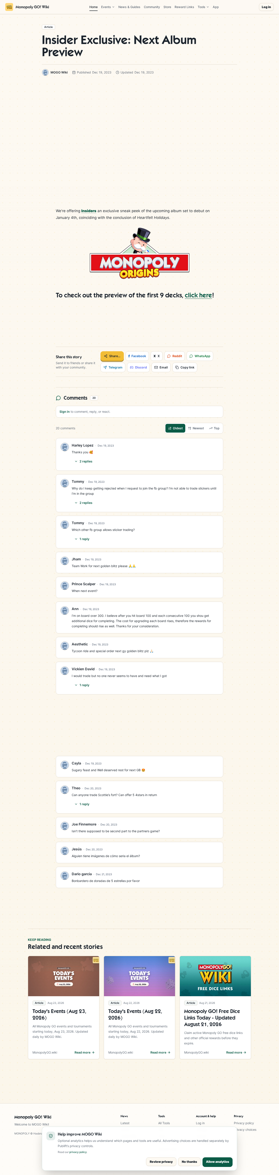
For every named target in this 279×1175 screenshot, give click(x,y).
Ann (75, 609)
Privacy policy (244, 1123)
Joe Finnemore (84, 824)
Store (167, 7)
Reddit (177, 356)
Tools (201, 7)
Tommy (78, 481)
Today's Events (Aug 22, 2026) (135, 1014)
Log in (266, 7)
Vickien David (83, 669)
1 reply (84, 539)
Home (93, 7)
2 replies (86, 461)
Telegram (115, 367)
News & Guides (129, 7)
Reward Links (184, 7)
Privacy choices (245, 1129)
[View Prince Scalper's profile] (64, 585)
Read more (82, 1052)
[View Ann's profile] (64, 610)
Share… (114, 356)
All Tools (164, 1123)
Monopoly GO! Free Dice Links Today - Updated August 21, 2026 (212, 1018)
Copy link (187, 367)
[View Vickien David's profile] (64, 670)
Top (216, 428)
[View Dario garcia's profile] (64, 875)
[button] (139, 253)
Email (164, 367)
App (216, 7)
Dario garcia (82, 874)
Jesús (77, 849)
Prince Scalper (83, 584)
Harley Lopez (83, 445)
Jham (76, 559)
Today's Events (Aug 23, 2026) (59, 1014)
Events (106, 7)
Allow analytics (217, 1161)
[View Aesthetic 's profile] (64, 645)
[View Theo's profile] (64, 789)
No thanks (189, 1161)
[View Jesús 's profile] (64, 850)
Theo (76, 788)
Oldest (178, 428)
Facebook (137, 356)
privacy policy (78, 1152)
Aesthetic (80, 644)
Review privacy (161, 1161)
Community (152, 7)
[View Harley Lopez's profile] (64, 447)
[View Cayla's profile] (64, 765)
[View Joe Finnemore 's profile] (64, 826)
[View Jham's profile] (64, 560)
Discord (141, 367)
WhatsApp (202, 356)
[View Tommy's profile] (64, 483)
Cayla (76, 763)
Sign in (65, 411)
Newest (198, 428)
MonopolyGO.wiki (44, 1052)
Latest (125, 1123)
